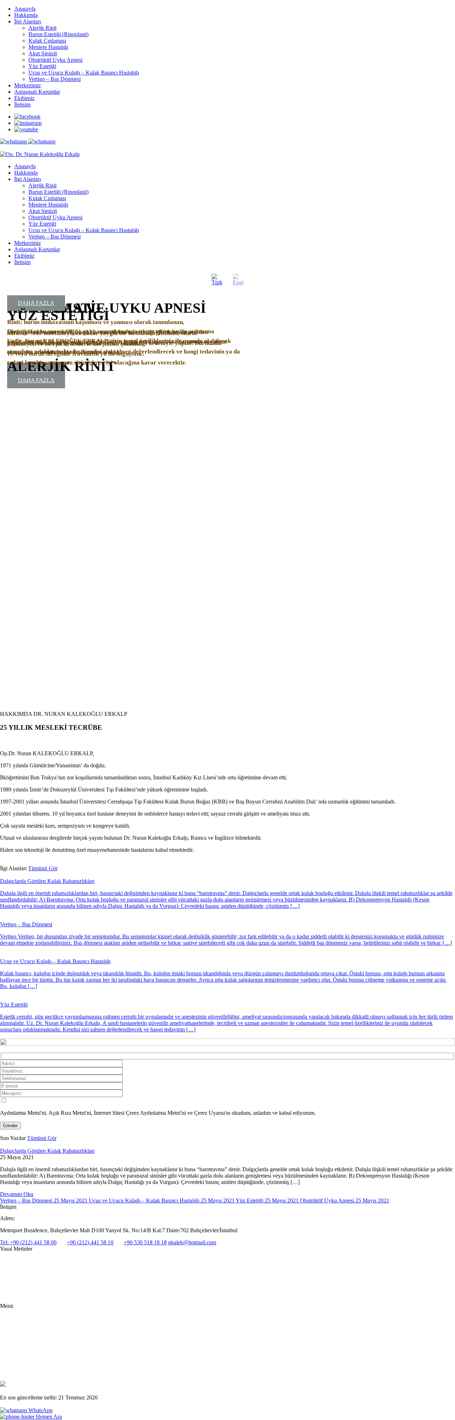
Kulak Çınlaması (47, 41)
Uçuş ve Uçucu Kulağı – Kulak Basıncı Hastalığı (83, 73)
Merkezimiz (27, 85)
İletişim (22, 105)
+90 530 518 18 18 (145, 1242)
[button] (5, 506)
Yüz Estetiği (42, 66)
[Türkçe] (216, 279)
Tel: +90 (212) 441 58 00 (28, 1242)
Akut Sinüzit (42, 53)
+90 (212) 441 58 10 (90, 1242)
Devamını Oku (16, 1194)
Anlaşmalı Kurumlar (37, 92)
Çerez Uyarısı (13, 1284)
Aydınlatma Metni (18, 1261)
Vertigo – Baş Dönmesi (54, 79)
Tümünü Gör (43, 868)
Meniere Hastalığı (48, 47)
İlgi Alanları (27, 21)
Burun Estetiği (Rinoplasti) (58, 34)
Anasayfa (25, 9)
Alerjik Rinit (42, 28)
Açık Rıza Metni (16, 1272)
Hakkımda (26, 15)
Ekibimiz (24, 98)
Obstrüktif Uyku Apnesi (55, 60)
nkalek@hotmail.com (192, 1242)
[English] (238, 279)
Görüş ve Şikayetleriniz (37, 1367)
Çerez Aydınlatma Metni (24, 1295)
